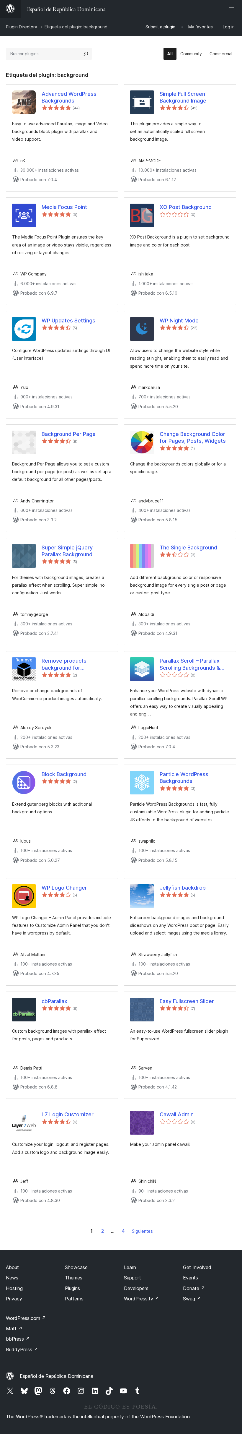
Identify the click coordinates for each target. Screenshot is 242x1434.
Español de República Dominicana (56, 1376)
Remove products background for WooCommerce (64, 664)
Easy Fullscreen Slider (187, 1001)
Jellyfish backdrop (183, 888)
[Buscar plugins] (86, 54)
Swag (192, 1299)
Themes (73, 1278)
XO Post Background (186, 207)
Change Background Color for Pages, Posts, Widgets (193, 437)
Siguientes (142, 1231)
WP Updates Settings (68, 320)
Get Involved (197, 1267)
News (12, 1278)
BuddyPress (22, 1349)
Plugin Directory (21, 26)
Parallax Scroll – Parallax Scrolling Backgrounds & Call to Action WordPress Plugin (191, 664)
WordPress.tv (141, 1299)
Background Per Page (69, 434)
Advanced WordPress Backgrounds (69, 97)
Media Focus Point (64, 207)
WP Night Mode (179, 320)
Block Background (64, 774)
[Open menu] (232, 9)
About (12, 1267)
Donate (194, 1288)
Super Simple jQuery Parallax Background (67, 550)
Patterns (74, 1299)
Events (190, 1278)
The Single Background (188, 547)
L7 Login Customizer (68, 1114)
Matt (14, 1328)
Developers (136, 1288)
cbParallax (54, 1001)
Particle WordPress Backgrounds (184, 777)
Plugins (72, 1288)
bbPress (18, 1339)
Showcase (76, 1267)
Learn (130, 1267)
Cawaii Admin (177, 1114)
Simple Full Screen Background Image (183, 97)
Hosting (14, 1288)
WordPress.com (26, 1318)
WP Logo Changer (64, 888)
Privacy (14, 1299)
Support (132, 1278)
